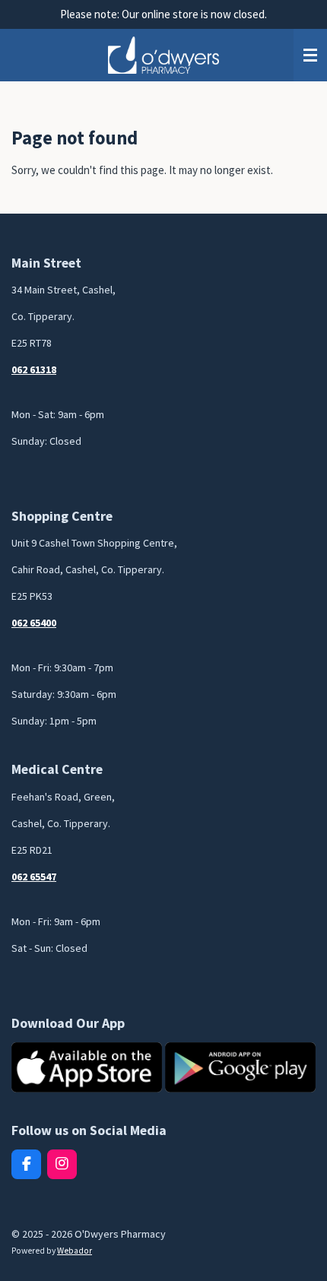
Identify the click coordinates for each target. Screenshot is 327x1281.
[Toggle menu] (310, 55)
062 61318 (33, 369)
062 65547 (33, 876)
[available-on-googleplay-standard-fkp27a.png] (240, 1067)
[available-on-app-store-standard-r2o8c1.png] (87, 1067)
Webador (74, 1250)
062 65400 (33, 622)
